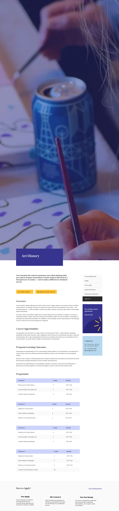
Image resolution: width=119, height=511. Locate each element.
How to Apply (88, 285)
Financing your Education (91, 294)
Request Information (90, 289)
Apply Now (87, 298)
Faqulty (87, 281)
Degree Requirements (90, 276)
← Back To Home (22, 3)
